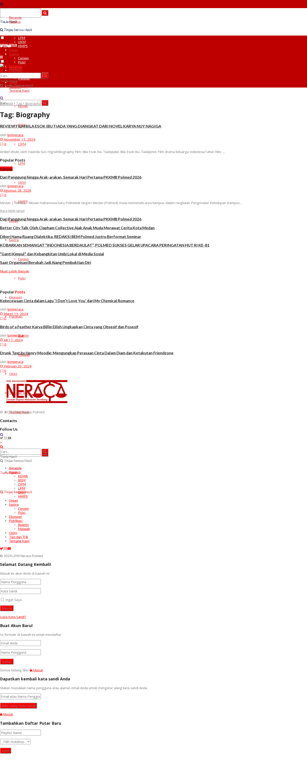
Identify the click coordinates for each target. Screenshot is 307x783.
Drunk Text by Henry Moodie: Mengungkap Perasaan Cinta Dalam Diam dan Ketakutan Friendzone (87, 353)
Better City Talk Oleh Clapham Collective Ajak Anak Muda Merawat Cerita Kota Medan (77, 227)
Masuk (37, 670)
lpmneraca (15, 135)
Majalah (24, 529)
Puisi (21, 62)
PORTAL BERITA (8, 45)
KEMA (23, 26)
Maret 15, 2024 (15, 313)
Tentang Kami (19, 90)
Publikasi (15, 316)
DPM (22, 34)
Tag (19, 103)
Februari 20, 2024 (17, 366)
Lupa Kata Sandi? (13, 616)
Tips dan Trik (18, 537)
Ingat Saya (13, 599)
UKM (22, 42)
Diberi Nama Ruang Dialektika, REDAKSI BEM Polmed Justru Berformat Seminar (70, 236)
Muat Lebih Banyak (14, 271)
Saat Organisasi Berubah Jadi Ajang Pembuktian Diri (45, 262)
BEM (21, 30)
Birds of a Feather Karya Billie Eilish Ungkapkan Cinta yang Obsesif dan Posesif (69, 326)
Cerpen (23, 58)
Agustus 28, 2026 (17, 190)
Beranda (15, 18)
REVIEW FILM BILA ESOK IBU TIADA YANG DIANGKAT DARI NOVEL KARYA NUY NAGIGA (80, 126)
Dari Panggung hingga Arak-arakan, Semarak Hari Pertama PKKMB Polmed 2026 (70, 177)
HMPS (23, 46)
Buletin (23, 335)
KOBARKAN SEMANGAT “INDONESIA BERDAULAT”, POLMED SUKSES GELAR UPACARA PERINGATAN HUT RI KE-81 (104, 245)
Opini (13, 374)
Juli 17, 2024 (13, 340)
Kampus (15, 22)
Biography (33, 103)
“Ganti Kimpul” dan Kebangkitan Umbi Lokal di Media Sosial (52, 254)
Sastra (14, 240)
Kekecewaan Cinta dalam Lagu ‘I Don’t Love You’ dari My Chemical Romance (67, 300)
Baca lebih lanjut (12, 210)
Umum (13, 500)
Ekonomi (15, 297)
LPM (21, 38)
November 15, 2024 (19, 139)
